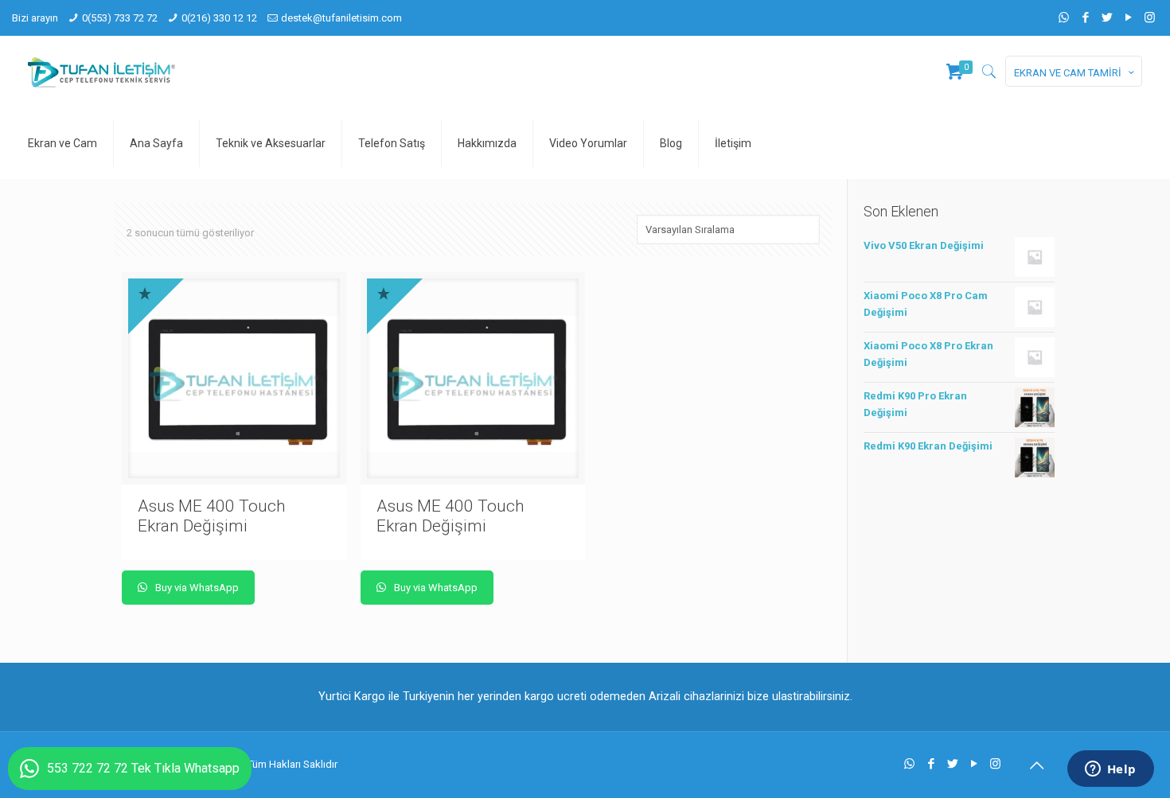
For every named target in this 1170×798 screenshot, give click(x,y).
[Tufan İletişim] (101, 71)
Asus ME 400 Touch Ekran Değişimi (212, 515)
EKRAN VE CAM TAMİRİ (1067, 73)
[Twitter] (1106, 17)
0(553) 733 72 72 (120, 18)
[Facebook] (1085, 17)
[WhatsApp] (1063, 17)
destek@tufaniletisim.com (341, 18)
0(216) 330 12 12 (219, 18)
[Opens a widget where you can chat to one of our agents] (1110, 770)
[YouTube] (1128, 17)
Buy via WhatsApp (196, 588)
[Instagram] (1149, 17)
